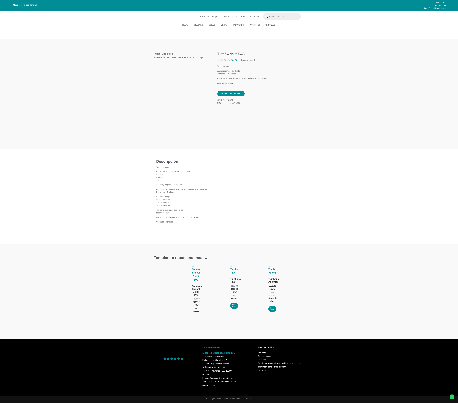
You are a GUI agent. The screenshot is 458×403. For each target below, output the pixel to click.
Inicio (157, 54)
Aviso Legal (263, 353)
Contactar (255, 16)
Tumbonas (184, 57)
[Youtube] (182, 358)
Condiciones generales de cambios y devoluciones (279, 363)
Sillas (185, 25)
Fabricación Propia (209, 16)
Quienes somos (264, 356)
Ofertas (226, 16)
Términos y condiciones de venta (272, 367)
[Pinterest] (168, 358)
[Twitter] (175, 358)
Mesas (224, 25)
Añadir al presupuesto (231, 94)
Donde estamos (211, 347)
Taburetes (238, 25)
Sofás (212, 25)
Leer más (234, 306)
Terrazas (270, 25)
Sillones (198, 25)
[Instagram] (171, 358)
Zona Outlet (240, 16)
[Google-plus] (178, 358)
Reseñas (262, 360)
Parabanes (255, 25)
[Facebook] (165, 358)
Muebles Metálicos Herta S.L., (219, 353)
